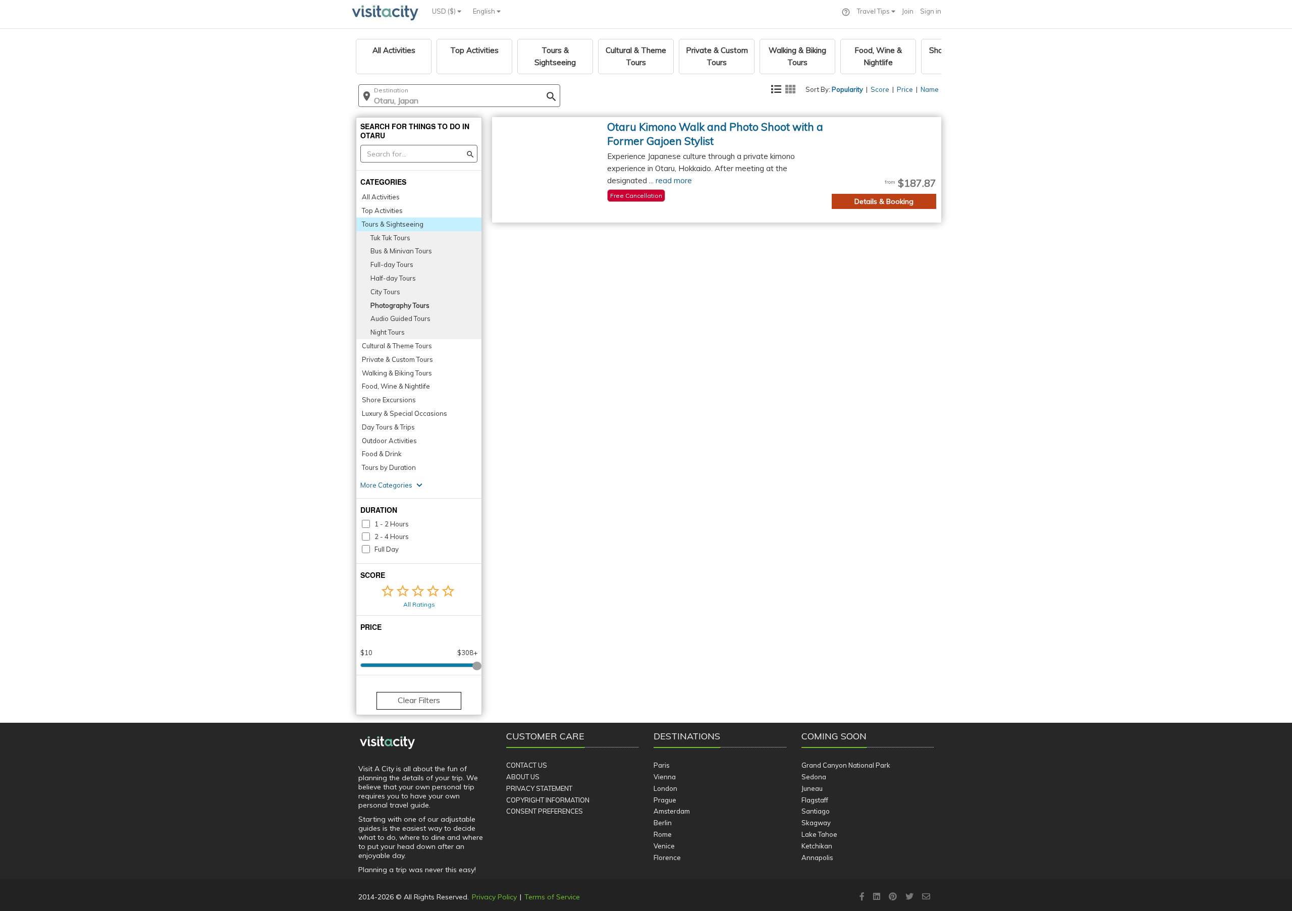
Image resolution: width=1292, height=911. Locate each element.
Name (930, 89)
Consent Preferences (544, 811)
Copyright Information (547, 800)
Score (880, 89)
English (485, 11)
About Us (523, 777)
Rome (663, 834)
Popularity (847, 89)
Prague (665, 800)
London (665, 788)
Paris (662, 765)
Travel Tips (874, 11)
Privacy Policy (494, 896)
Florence (667, 857)
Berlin (663, 823)
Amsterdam (672, 811)
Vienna (665, 777)
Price (905, 89)
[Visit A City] (387, 743)
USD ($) (444, 11)
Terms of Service (552, 896)
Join (907, 11)
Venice (664, 846)
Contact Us (526, 765)
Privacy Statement (539, 788)
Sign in (930, 11)
